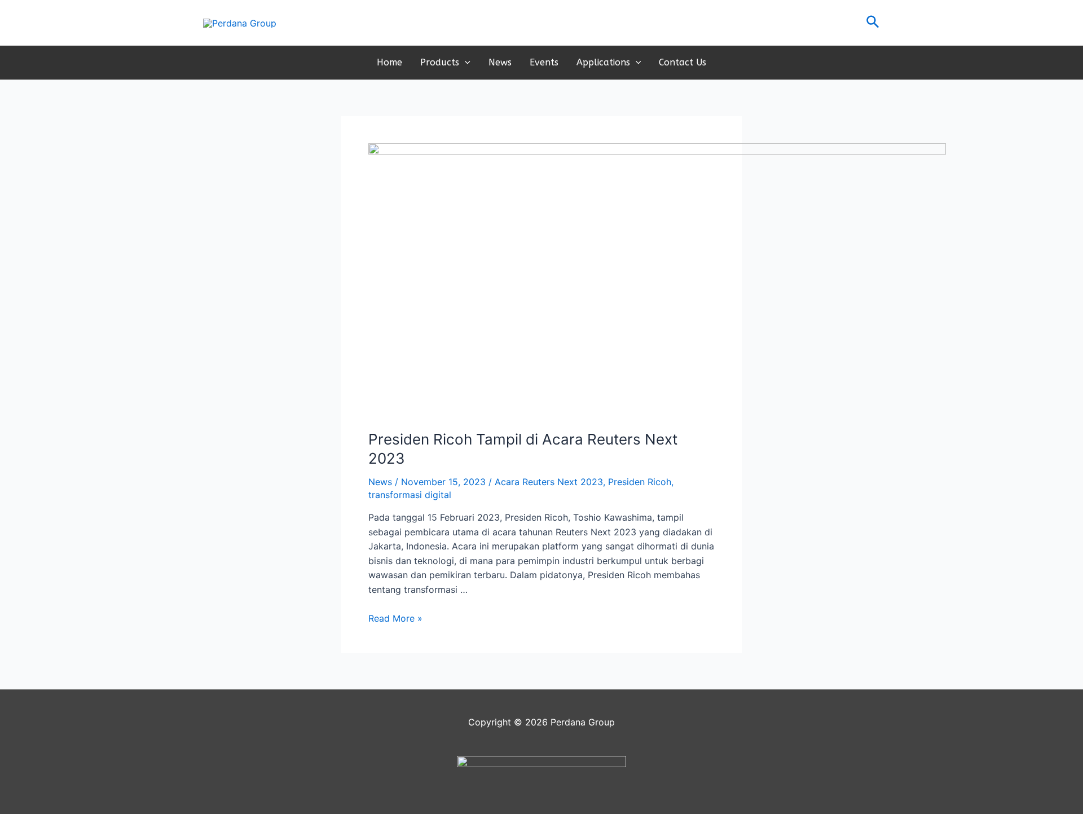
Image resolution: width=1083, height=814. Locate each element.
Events (544, 62)
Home (389, 62)
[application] (464, 63)
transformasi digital (409, 494)
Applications (603, 62)
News (500, 62)
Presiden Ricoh (639, 481)
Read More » (395, 618)
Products (439, 62)
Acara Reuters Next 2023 (549, 481)
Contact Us (682, 62)
